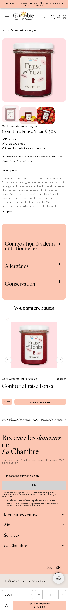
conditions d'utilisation (34, 494)
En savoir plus (24, 161)
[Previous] (8, 360)
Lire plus (7, 211)
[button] (6, 605)
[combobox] (17, 594)
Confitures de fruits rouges (19, 126)
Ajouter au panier (39, 605)
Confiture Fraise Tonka (27, 385)
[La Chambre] (23, 16)
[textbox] (17, 594)
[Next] (59, 360)
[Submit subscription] (34, 485)
